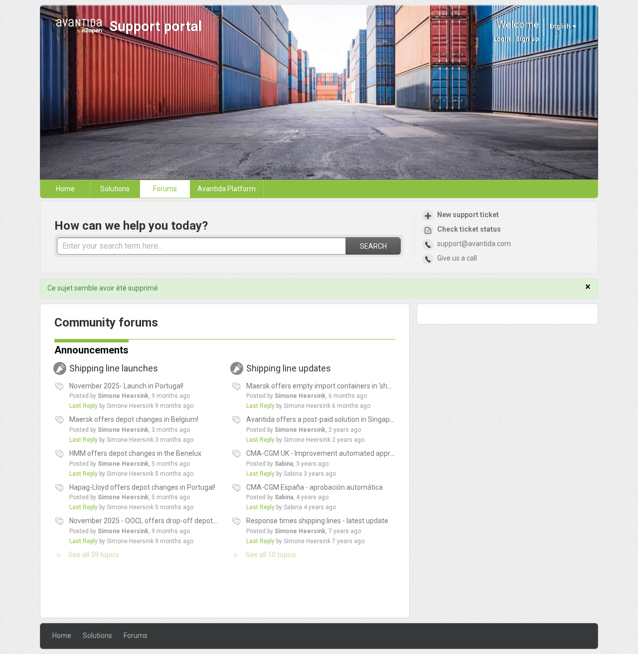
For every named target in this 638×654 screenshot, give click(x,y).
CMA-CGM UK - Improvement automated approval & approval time (350, 453)
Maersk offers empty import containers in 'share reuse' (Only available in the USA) (374, 386)
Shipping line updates (296, 368)
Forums (165, 189)
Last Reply (83, 405)
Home (65, 189)
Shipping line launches (121, 368)
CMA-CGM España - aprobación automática (314, 487)
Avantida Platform (226, 189)
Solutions (115, 189)
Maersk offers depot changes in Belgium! (133, 419)
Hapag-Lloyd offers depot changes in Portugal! (142, 487)
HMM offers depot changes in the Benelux (135, 453)
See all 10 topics (270, 555)
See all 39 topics (93, 555)
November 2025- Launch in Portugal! (126, 386)
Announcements (91, 350)
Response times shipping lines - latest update (317, 521)
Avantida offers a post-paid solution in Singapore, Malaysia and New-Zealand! (368, 419)
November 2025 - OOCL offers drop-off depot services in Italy (165, 521)
